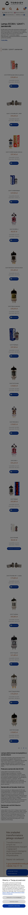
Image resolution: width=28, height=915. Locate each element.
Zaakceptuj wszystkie (14, 905)
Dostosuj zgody (14, 901)
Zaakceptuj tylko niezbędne (14, 897)
